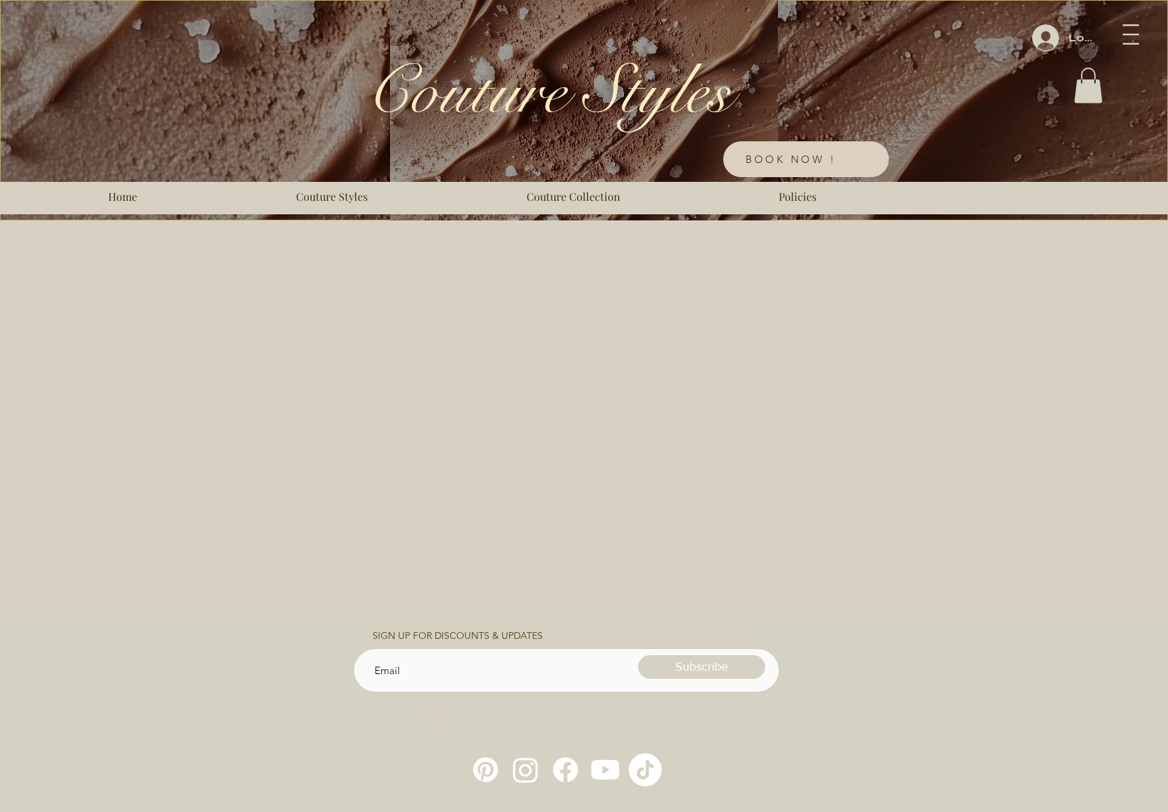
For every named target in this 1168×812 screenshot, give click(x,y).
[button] (1131, 34)
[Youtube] (605, 769)
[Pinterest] (485, 769)
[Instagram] (525, 769)
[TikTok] (645, 769)
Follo (438, 717)
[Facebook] (565, 769)
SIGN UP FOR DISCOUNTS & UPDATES (457, 635)
